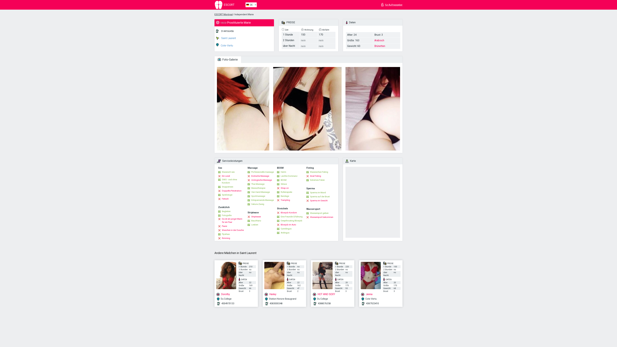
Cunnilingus (286, 228)
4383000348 (276, 303)
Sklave (284, 184)
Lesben (254, 224)
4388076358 (324, 303)
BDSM (283, 180)
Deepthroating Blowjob (291, 220)
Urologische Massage (261, 180)
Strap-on (285, 188)
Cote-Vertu (226, 45)
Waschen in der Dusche (233, 230)
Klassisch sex (228, 172)
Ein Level (226, 176)
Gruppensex (227, 187)
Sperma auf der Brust (320, 196)
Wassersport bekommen (321, 217)
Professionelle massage (262, 172)
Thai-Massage (257, 184)
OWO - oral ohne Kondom (229, 181)
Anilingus (285, 232)
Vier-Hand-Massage (260, 192)
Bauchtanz (256, 220)
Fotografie (227, 215)
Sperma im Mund (318, 192)
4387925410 (372, 303)
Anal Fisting (315, 176)
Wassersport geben (319, 213)
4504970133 (227, 303)
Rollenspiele (286, 192)
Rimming (226, 238)
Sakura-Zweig (257, 204)
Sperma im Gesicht (319, 200)
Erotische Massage (260, 176)
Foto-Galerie (230, 59)
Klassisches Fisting (319, 172)
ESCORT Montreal (224, 14)
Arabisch (379, 40)
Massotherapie (258, 188)
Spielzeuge (227, 195)
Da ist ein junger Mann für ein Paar (232, 220)
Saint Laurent (228, 38)
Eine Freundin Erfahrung (292, 216)
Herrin (283, 172)
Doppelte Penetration (231, 191)
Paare (224, 226)
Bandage (285, 196)
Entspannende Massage (262, 200)
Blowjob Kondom (289, 212)
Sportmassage (258, 196)
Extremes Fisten (317, 180)
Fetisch (225, 199)
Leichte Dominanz (289, 176)
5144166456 (227, 31)
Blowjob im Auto (288, 224)
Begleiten (226, 211)
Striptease (256, 216)
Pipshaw (226, 234)
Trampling (285, 200)
